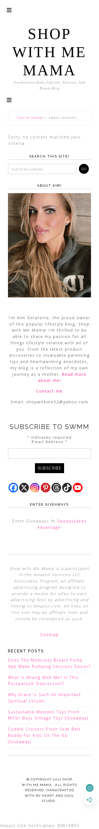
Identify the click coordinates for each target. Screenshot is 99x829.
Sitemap (49, 634)
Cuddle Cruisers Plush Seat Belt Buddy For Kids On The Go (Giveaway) (44, 735)
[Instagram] (35, 487)
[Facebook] (13, 487)
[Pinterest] (45, 487)
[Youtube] (77, 487)
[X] (24, 487)
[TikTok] (67, 487)
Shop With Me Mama (49, 52)
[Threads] (56, 487)
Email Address (49, 441)
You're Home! (30, 117)
